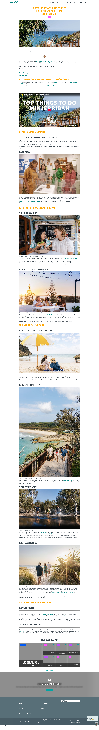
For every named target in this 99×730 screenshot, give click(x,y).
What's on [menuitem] (76, 2)
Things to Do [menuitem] (58, 2)
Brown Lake (43, 532)
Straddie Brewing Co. (52, 314)
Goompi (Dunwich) (25, 143)
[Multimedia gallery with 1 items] (49, 33)
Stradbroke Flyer (58, 82)
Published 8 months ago (51, 57)
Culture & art (22, 71)
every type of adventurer (47, 654)
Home (20, 51)
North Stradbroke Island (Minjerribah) (45, 61)
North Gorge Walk (67, 480)
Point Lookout (65, 656)
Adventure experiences (24, 75)
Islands (24, 51)
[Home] (14, 2)
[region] (49, 76)
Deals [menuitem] (81, 2)
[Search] (88, 2)
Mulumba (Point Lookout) (71, 258)
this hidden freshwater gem (52, 533)
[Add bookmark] (49, 49)
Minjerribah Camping (52, 85)
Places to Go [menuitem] (51, 2)
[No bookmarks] (85, 2)
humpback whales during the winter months (62, 592)
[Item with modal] (49, 33)
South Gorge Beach (31, 376)
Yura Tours (29, 148)
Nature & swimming (24, 73)
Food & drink (22, 72)
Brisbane (51, 62)
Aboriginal (32, 140)
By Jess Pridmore (51, 55)
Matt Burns (59, 140)
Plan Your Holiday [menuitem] (67, 2)
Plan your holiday (49, 720)
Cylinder (53, 90)
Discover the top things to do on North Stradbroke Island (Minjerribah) (49, 11)
